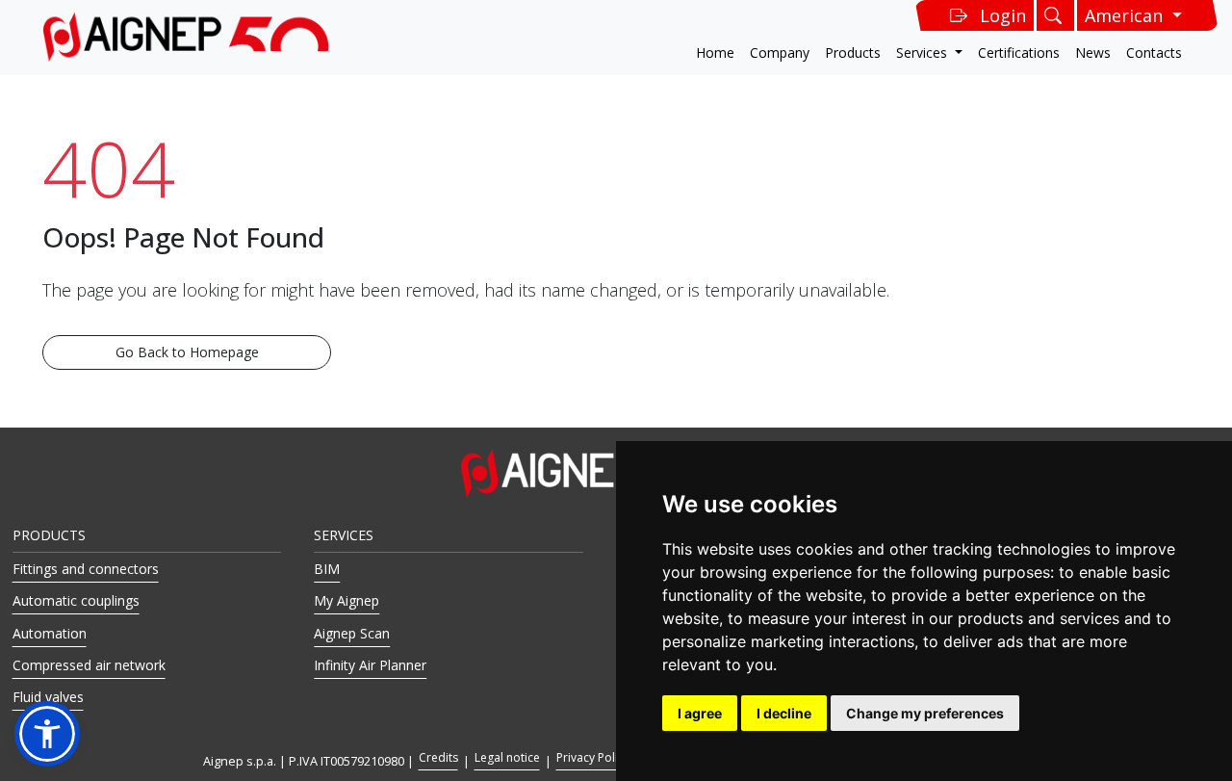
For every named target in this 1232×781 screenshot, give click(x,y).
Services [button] (923, 52)
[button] (47, 734)
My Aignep (346, 600)
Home (715, 52)
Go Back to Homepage (187, 352)
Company (779, 52)
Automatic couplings (76, 600)
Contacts (1154, 52)
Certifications (1019, 52)
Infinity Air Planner (370, 665)
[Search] (1055, 15)
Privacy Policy (592, 757)
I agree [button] (700, 713)
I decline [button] (784, 713)
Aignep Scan (352, 633)
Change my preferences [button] (925, 713)
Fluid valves (48, 697)
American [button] (1126, 15)
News (1093, 52)
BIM (327, 569)
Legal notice (507, 757)
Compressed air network (89, 665)
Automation (50, 633)
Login (1003, 15)
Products (853, 52)
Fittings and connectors (86, 569)
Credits (438, 757)
